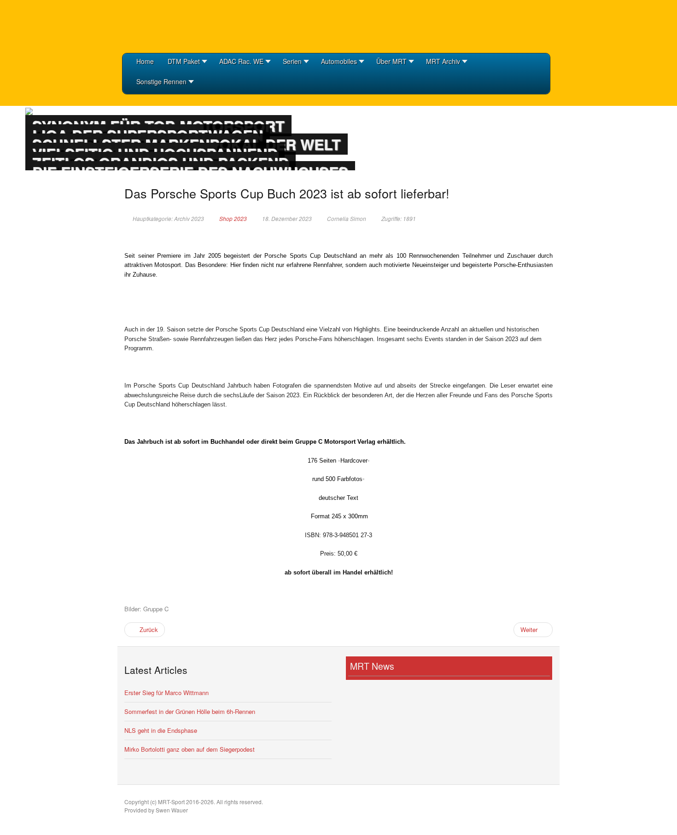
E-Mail (536, 218)
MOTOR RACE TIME (168, 25)
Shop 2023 (233, 218)
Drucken (548, 218)
